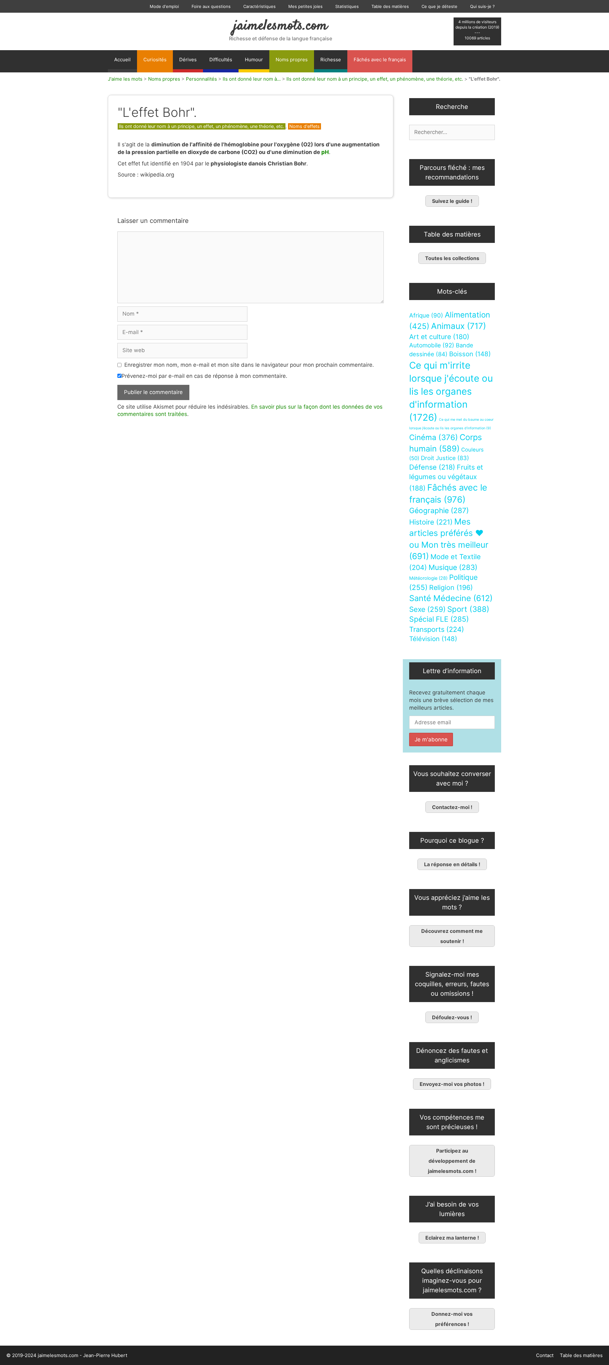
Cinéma (433, 437)
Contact (544, 1355)
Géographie (439, 510)
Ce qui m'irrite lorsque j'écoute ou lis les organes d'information (451, 391)
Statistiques (347, 6)
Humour (254, 60)
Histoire (431, 522)
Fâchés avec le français (380, 60)
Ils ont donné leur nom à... (252, 79)
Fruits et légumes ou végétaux (446, 477)
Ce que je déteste (439, 6)
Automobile (431, 345)
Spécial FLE (439, 619)
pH (325, 152)
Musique (453, 567)
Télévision (433, 639)
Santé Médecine (451, 598)
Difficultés (220, 60)
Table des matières (390, 6)
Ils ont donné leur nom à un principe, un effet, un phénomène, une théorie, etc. (374, 79)
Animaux (458, 326)
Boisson (470, 354)
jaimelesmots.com (280, 26)
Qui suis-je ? (482, 6)
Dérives (188, 60)
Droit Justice (445, 457)
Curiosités (155, 60)
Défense (432, 467)
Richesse (330, 60)
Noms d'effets (304, 126)
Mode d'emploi (164, 6)
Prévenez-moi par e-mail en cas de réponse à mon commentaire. (204, 376)
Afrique (426, 315)
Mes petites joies (305, 6)
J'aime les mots (125, 79)
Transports (436, 629)
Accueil (122, 60)
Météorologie (428, 578)
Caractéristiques (259, 6)
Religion (451, 587)
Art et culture (439, 337)
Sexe (427, 609)
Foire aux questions (211, 6)
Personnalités (201, 79)
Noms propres (292, 60)
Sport (468, 609)
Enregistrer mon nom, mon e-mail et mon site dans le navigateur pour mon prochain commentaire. (249, 365)
